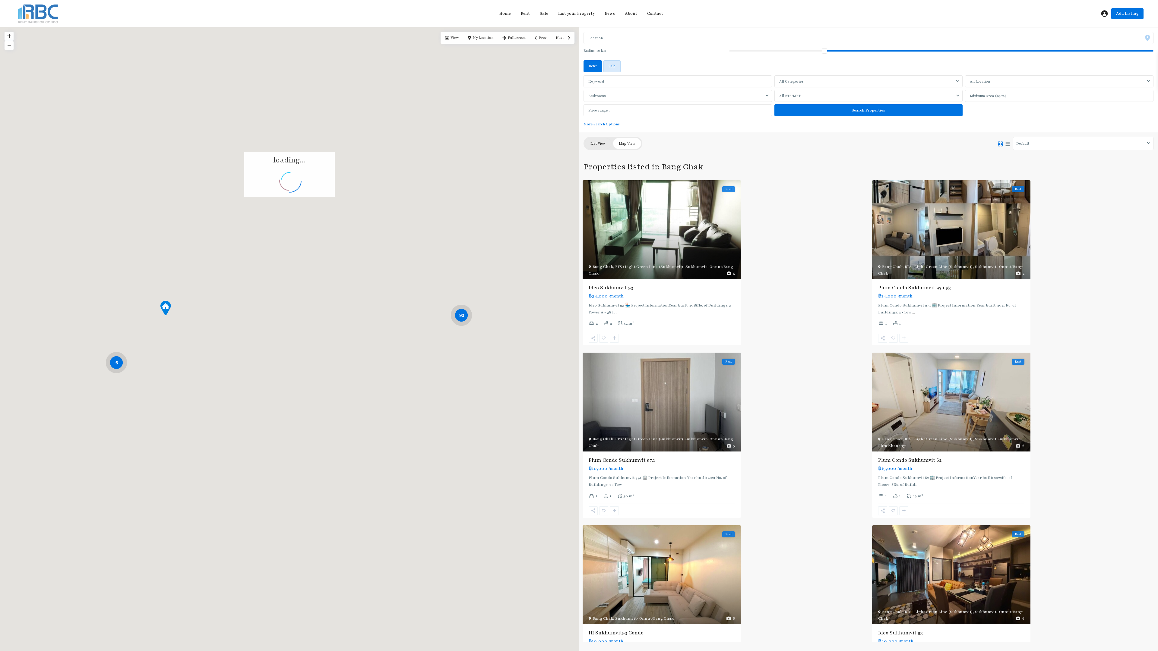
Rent (525, 13)
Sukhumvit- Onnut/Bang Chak (644, 618)
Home (505, 13)
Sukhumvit (985, 439)
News (610, 13)
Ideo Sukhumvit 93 (611, 288)
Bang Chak (603, 266)
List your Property (576, 13)
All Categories (791, 81)
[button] (165, 308)
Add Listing (1127, 13)
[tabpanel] (868, 100)
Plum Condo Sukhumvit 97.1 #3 (914, 288)
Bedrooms (597, 95)
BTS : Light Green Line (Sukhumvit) (649, 266)
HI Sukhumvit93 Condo (616, 633)
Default (1022, 143)
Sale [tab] (612, 66)
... (617, 312)
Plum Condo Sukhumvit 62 (909, 460)
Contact (655, 13)
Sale (544, 13)
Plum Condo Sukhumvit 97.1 (622, 460)
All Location (980, 81)
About (631, 13)
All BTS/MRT (790, 95)
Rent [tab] (593, 66)
